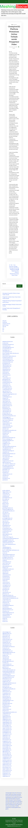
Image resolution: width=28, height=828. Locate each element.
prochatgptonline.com (7, 518)
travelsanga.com (6, 604)
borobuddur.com (6, 383)
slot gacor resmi (12, 800)
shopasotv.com (5, 602)
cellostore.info (5, 658)
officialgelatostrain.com (7, 447)
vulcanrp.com (5, 535)
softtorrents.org (6, 424)
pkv (3, 328)
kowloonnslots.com (6, 531)
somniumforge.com (6, 680)
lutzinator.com (5, 433)
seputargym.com (6, 367)
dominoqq (13, 795)
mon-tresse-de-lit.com (7, 456)
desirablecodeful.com (7, 703)
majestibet (8, 807)
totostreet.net (5, 372)
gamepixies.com (6, 407)
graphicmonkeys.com (7, 405)
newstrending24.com (7, 614)
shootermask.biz (6, 577)
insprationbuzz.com (6, 645)
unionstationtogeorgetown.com (9, 394)
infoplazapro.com (6, 736)
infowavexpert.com (6, 739)
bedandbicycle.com (6, 402)
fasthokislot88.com (6, 410)
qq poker (19, 795)
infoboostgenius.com (7, 745)
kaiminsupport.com (6, 640)
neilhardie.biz (5, 573)
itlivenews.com (5, 611)
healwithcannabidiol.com (8, 440)
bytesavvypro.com (6, 748)
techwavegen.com (6, 747)
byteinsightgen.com (6, 749)
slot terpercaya (15, 794)
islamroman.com (6, 526)
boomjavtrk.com (6, 478)
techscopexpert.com (7, 729)
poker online (8, 794)
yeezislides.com (6, 350)
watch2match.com (6, 592)
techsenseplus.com (6, 744)
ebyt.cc (4, 545)
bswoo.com (5, 621)
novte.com (4, 553)
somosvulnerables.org (7, 426)
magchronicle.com (6, 716)
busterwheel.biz (6, 579)
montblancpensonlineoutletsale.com (10, 538)
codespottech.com (6, 713)
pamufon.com (5, 428)
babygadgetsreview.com (8, 539)
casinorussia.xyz (6, 582)
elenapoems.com (6, 690)
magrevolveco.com (6, 764)
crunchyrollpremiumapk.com (8, 669)
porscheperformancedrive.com (9, 430)
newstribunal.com (6, 346)
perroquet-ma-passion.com (8, 465)
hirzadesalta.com (6, 363)
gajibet (16, 807)
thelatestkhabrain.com (7, 650)
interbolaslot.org (6, 635)
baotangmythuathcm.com (8, 677)
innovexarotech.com (7, 765)
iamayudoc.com (6, 395)
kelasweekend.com (6, 617)
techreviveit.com (6, 738)
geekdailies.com (6, 469)
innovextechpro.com (7, 726)
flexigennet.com (6, 704)
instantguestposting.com (8, 605)
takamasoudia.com (6, 697)
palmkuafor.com (6, 636)
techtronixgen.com (6, 725)
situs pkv (4, 320)
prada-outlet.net (6, 490)
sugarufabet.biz (6, 458)
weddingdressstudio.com (8, 569)
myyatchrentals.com (7, 664)
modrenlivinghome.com (7, 466)
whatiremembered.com (7, 542)
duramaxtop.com (6, 696)
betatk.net (4, 618)
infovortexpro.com (6, 767)
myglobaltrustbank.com (7, 595)
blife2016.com (5, 436)
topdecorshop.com (6, 601)
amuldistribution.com (7, 382)
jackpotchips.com (6, 412)
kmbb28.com (5, 472)
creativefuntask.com (7, 389)
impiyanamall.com (6, 369)
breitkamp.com (5, 421)
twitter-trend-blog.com (7, 537)
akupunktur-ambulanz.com (8, 541)
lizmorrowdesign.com (7, 439)
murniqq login (18, 801)
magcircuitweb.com (6, 728)
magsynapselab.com (7, 723)
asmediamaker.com (6, 659)
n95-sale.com (5, 512)
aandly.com (4, 619)
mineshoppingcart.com (7, 359)
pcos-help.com (5, 499)
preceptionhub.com (6, 348)
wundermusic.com (6, 385)
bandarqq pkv (9, 797)
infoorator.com (5, 551)
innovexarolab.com (6, 754)
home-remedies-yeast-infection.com (10, 353)
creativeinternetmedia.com (8, 510)
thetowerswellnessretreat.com (9, 446)
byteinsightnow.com (7, 761)
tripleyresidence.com (7, 423)
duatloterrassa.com (6, 427)
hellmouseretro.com (6, 691)
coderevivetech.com (7, 763)
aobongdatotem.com (7, 351)
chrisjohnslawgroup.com (7, 418)
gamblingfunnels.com (7, 497)
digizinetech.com (6, 751)
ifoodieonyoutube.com (7, 357)
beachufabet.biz (6, 455)
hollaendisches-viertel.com (8, 555)
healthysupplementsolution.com (9, 712)
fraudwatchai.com (6, 375)
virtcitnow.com (5, 515)
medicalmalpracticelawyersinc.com (10, 598)
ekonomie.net (5, 606)
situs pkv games (16, 803)
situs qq (4, 326)
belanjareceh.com (6, 642)
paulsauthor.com (6, 701)
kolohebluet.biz (6, 576)
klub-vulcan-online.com (7, 420)
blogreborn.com (6, 513)
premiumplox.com (6, 570)
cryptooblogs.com (6, 377)
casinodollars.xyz (6, 586)
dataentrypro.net (6, 637)
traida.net (4, 560)
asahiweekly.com (6, 399)
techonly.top (5, 506)
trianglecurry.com (6, 443)
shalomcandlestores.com (8, 665)
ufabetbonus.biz (6, 615)
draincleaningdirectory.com (8, 675)
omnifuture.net (5, 496)
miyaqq (12, 807)
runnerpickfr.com (6, 494)
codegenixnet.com (6, 758)
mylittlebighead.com (7, 396)
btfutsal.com (5, 500)
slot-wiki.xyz (5, 590)
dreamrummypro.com (7, 639)
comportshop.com (6, 599)
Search (4, 283)
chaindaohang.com (6, 547)
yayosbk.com (5, 571)
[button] (26, 2)
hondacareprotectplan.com (8, 671)
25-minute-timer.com (7, 388)
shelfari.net (4, 580)
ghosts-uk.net (5, 503)
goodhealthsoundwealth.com (8, 688)
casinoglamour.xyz (6, 585)
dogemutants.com (6, 694)
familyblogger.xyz (6, 417)
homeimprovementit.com (8, 344)
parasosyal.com (5, 685)
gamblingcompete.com (7, 507)
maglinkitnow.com (6, 719)
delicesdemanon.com (7, 566)
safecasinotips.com (6, 411)
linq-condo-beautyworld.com (9, 544)
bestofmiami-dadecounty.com (9, 356)
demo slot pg (5, 325)
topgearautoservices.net (7, 460)
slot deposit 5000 (14, 805)
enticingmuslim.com (6, 687)
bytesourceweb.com (7, 760)
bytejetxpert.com (6, 773)
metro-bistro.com (6, 563)
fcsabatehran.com (6, 693)
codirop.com (5, 502)
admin (14, 48)
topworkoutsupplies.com (8, 360)
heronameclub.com (6, 706)
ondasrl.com (5, 434)
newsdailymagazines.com (8, 347)
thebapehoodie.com (6, 684)
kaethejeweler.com (6, 449)
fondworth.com (5, 648)
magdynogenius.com (7, 722)
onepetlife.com (5, 452)
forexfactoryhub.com (7, 519)
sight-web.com (5, 523)
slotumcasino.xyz (6, 583)
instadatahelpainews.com (8, 468)
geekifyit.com (5, 667)
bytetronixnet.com (6, 771)
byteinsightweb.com (7, 720)
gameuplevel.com (6, 379)
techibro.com (5, 532)
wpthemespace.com (16, 826)
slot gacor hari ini (6, 323)
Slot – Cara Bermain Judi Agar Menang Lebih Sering (14, 266)
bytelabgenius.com (6, 732)
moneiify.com (5, 662)
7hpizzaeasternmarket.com (8, 554)
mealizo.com (5, 655)
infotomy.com (5, 710)
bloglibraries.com (6, 681)
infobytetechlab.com (7, 755)
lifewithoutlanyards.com (7, 558)
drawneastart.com (6, 408)
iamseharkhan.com (6, 649)
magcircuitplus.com (6, 768)
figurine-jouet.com (6, 462)
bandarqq (15, 24)
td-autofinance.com (6, 528)
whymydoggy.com (6, 632)
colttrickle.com (5, 493)
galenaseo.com (5, 593)
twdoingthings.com (6, 699)
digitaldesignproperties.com (8, 652)
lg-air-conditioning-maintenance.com (10, 550)
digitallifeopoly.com (6, 364)
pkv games (15, 797)
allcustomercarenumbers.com (9, 415)
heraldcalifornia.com (7, 404)
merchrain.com (5, 471)
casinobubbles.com (6, 366)
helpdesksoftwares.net (7, 341)
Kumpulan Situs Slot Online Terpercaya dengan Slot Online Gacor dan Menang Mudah (14, 822)
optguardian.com (6, 370)
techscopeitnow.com (7, 770)
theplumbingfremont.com (8, 612)
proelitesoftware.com (7, 414)
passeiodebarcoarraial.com (8, 646)
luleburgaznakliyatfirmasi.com (9, 683)
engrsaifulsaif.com (6, 391)
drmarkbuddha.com (6, 548)
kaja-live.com (5, 521)
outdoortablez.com (6, 709)
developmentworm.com (7, 609)
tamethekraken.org (6, 431)
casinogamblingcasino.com (8, 672)
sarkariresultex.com (6, 653)
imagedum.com (5, 444)
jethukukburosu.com (7, 678)
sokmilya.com (5, 475)
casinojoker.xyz (5, 588)
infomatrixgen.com (6, 752)
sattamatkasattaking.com (8, 450)
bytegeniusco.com (6, 741)
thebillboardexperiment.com (8, 453)
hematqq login (12, 798)
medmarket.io (5, 707)
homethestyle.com (6, 380)
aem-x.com (4, 376)
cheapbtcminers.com (7, 392)
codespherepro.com (6, 757)
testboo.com (5, 567)
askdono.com (5, 505)
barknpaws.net (5, 656)
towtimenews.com (6, 674)
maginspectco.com (6, 774)
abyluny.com (5, 476)
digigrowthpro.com (6, 491)
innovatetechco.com (7, 733)
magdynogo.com (6, 776)
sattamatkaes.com (6, 668)
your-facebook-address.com (8, 463)
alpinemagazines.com (7, 534)
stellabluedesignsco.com (7, 700)
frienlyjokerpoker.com (7, 529)
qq (3, 330)
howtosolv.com (5, 564)
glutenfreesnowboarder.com (8, 437)
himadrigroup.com (6, 525)
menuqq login (9, 792)
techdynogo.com (6, 715)
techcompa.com (6, 522)
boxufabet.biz (5, 459)
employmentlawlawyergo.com (9, 596)
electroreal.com (6, 354)
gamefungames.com (6, 386)
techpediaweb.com (6, 731)
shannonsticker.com (6, 643)
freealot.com (5, 398)
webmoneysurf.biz (6, 574)
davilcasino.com (6, 373)
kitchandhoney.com (6, 561)
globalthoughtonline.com (8, 661)
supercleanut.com (6, 401)
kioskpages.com (6, 441)
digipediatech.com (6, 717)
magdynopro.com (6, 735)
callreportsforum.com (7, 474)
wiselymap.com (5, 516)
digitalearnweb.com (6, 633)
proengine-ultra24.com (7, 557)
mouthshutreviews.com (7, 361)
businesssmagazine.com (7, 509)
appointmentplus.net (7, 608)
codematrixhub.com (6, 742)
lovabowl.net (5, 343)
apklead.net (5, 479)
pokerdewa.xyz (5, 589)
